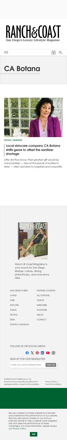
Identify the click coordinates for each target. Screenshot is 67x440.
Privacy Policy (51, 382)
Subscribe (42, 305)
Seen (12, 320)
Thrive (13, 310)
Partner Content (46, 291)
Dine (12, 301)
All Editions (43, 296)
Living (13, 296)
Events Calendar (19, 325)
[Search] (61, 52)
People (7, 141)
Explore (14, 305)
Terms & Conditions (53, 384)
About (40, 315)
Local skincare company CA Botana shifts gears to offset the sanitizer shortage (33, 150)
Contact (42, 320)
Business (17, 141)
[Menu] (6, 52)
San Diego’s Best (19, 291)
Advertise (42, 310)
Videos (40, 301)
